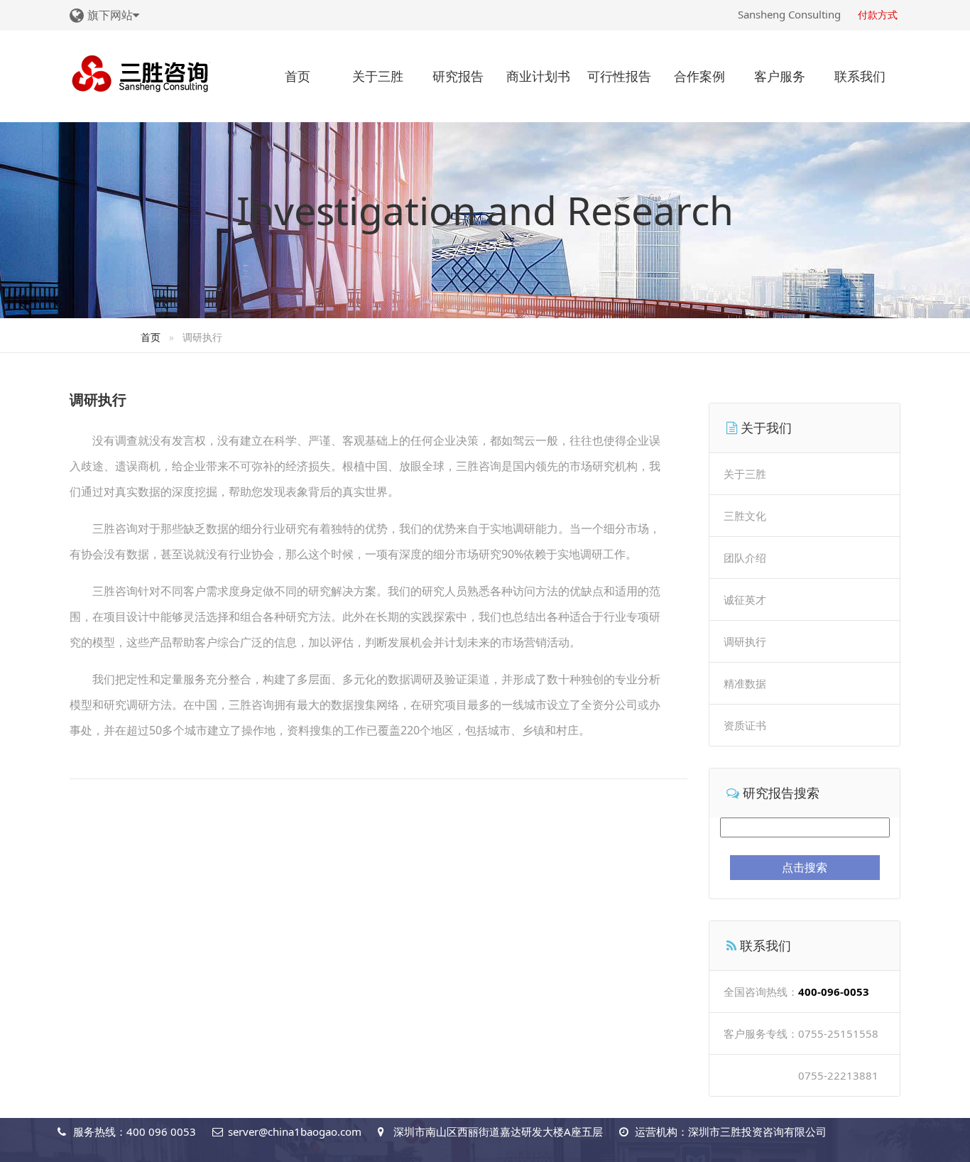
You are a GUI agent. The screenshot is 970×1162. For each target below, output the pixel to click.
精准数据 (745, 683)
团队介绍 (745, 557)
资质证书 (745, 725)
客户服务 (779, 76)
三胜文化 (745, 516)
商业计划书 (538, 76)
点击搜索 (804, 867)
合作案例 (699, 76)
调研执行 (745, 641)
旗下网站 (110, 15)
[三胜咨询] (141, 72)
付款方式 (878, 14)
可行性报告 (619, 76)
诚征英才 (745, 599)
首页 (297, 76)
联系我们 (859, 76)
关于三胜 (377, 76)
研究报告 (458, 76)
